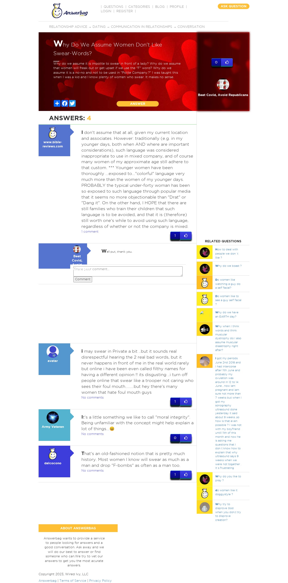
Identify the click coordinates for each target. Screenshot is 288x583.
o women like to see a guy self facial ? (228, 300)
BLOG (160, 6)
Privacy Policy (100, 580)
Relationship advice (68, 26)
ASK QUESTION (233, 6)
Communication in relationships (141, 26)
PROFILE (177, 6)
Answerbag (48, 580)
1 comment (89, 231)
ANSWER (137, 103)
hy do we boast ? (228, 265)
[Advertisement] (118, 313)
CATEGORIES (139, 6)
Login (106, 11)
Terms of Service (72, 580)
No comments (92, 397)
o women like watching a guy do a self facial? (227, 283)
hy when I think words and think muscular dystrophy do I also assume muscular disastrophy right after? (228, 338)
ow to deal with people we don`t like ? (226, 253)
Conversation (191, 26)
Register (124, 11)
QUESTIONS (113, 6)
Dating (99, 26)
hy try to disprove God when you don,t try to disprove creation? (228, 512)
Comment (82, 279)
